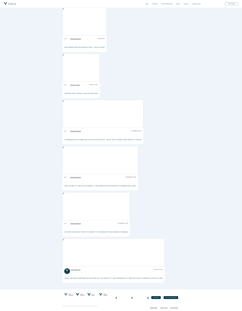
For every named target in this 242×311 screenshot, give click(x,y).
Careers (186, 4)
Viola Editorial (75, 270)
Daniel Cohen (75, 85)
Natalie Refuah (75, 39)
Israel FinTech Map (167, 4)
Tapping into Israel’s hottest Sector (81, 93)
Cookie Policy (153, 307)
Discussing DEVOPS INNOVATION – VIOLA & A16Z (84, 47)
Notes (178, 4)
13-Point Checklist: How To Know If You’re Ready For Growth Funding (96, 232)
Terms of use (163, 307)
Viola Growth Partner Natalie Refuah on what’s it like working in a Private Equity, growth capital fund (113, 278)
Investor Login (196, 4)
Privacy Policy (174, 307)
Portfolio (154, 4)
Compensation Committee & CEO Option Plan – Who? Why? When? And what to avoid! (102, 139)
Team (147, 4)
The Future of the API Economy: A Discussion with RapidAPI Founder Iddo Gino (100, 186)
